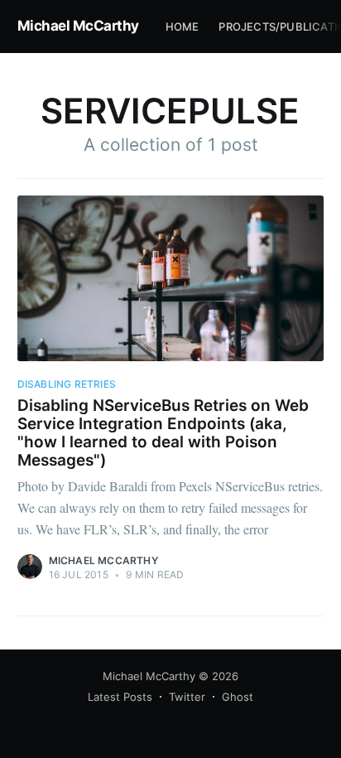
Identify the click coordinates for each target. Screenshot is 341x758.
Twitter (187, 696)
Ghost (237, 696)
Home (182, 26)
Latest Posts (120, 696)
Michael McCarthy (78, 25)
